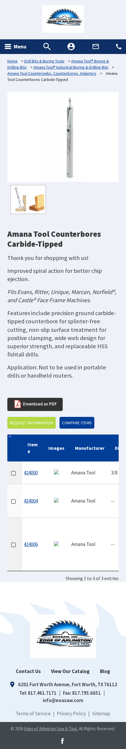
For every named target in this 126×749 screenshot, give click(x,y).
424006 (31, 544)
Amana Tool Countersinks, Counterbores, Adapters (51, 73)
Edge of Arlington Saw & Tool (50, 728)
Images (56, 448)
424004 (31, 501)
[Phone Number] (118, 46)
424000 (31, 472)
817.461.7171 (42, 693)
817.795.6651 (86, 693)
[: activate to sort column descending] (14, 447)
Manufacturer (89, 448)
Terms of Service (33, 713)
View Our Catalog (70, 671)
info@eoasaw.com (63, 700)
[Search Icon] (47, 46)
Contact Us (28, 671)
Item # (33, 448)
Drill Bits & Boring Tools (44, 61)
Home (12, 61)
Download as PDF (39, 403)
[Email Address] (95, 46)
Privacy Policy (71, 713)
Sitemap (101, 713)
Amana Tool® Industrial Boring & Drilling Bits (70, 67)
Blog (105, 671)
